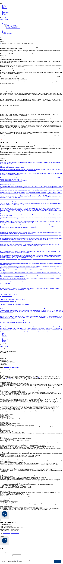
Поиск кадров (4, 13)
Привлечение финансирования (11, 27)
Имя (1, 360)
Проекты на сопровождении (7, 11)
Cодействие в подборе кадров (11, 25)
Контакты (4, 14)
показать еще (3, 158)
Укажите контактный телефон (5, 530)
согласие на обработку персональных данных (11, 367)
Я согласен (57, 561)
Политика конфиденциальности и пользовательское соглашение (5, 354)
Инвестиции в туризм (6, 12)
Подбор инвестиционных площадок (12, 26)
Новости (3, 10)
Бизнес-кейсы (4, 8)
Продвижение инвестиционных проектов (13, 28)
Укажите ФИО (2, 526)
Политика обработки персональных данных (32, 354)
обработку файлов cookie (17, 560)
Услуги (3, 7)
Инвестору (4, 31)
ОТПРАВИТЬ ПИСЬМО (4, 536)
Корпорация (4, 6)
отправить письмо (3, 364)
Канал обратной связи (8, 33)
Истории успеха (5, 9)
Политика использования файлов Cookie (18, 354)
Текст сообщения (3, 363)
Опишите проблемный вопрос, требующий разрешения (9, 529)
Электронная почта (3, 361)
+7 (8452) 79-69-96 (3, 349)
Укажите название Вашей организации (7, 527)
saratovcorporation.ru (36, 377)
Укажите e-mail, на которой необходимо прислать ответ (9, 556)
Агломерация (6, 22)
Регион (3, 5)
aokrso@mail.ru (5, 17)
